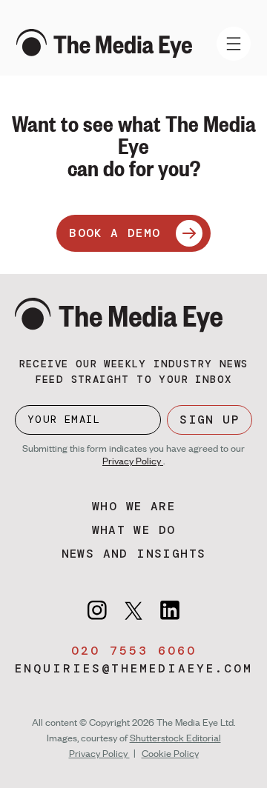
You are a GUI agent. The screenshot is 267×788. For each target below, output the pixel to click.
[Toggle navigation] (234, 44)
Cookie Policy (170, 753)
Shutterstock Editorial (175, 737)
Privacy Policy (132, 460)
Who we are (133, 506)
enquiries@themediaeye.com (134, 668)
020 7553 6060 (134, 650)
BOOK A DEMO (114, 233)
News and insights (134, 553)
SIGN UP (209, 419)
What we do (134, 530)
